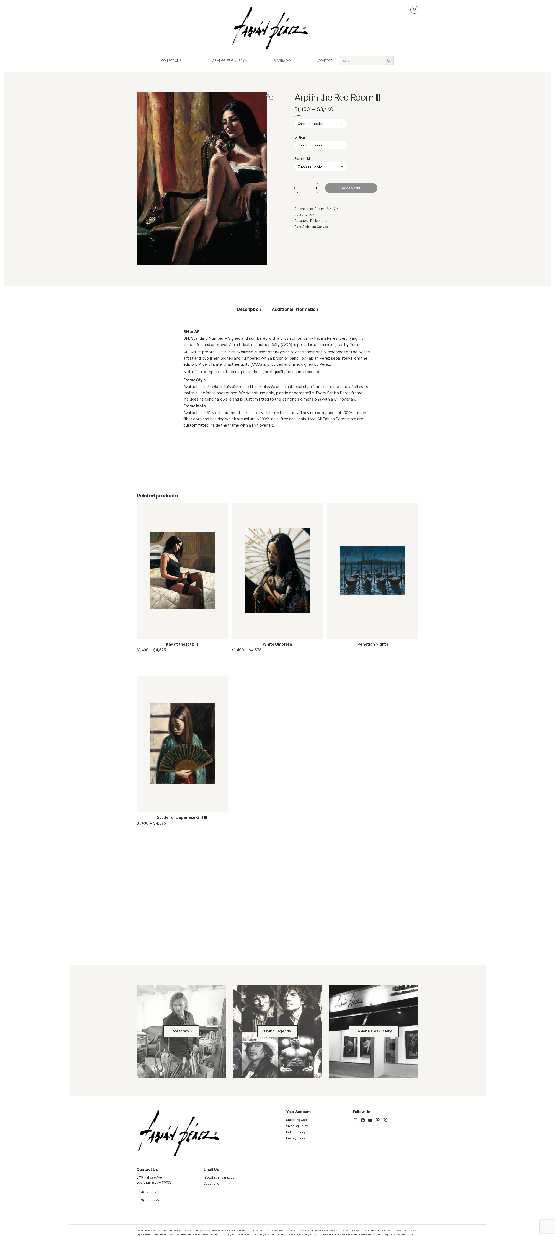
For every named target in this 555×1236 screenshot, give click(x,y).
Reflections (318, 220)
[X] (385, 1120)
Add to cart (351, 188)
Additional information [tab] (295, 309)
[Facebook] (363, 1120)
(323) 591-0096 (147, 1192)
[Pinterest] (377, 1120)
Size (297, 116)
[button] (271, 98)
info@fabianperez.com (220, 1177)
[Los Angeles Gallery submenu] (246, 61)
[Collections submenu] (183, 61)
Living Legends (277, 1031)
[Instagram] (355, 1120)
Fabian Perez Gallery (374, 1031)
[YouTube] (370, 1120)
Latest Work (181, 1031)
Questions (211, 1183)
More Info (155, 660)
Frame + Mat (303, 158)
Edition (299, 137)
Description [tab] (249, 309)
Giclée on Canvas (315, 226)
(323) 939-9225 (148, 1200)
